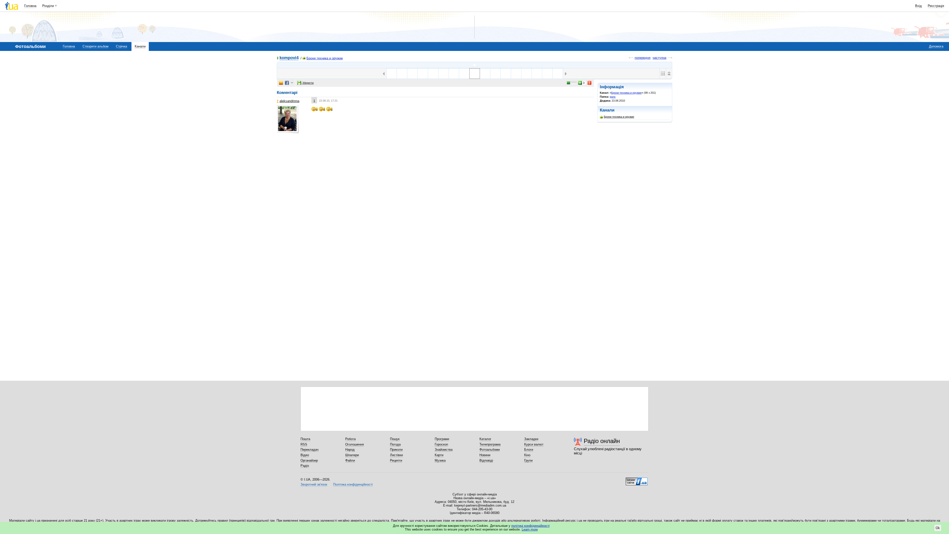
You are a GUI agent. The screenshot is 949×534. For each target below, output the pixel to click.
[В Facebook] (287, 83)
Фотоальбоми (489, 449)
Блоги (528, 449)
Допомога (936, 46)
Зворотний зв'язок (314, 484)
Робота (350, 439)
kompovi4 (289, 58)
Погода (395, 444)
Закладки (531, 439)
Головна (30, 6)
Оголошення (354, 444)
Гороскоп (441, 444)
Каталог (485, 439)
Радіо (305, 465)
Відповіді (486, 460)
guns (613, 96)
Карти (439, 455)
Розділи (48, 6)
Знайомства (444, 449)
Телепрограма (489, 444)
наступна (659, 58)
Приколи (396, 449)
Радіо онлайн (602, 441)
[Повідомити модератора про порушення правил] (589, 83)
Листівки (396, 455)
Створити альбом (95, 46)
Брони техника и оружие (324, 58)
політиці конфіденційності (530, 526)
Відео (305, 455)
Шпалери (352, 455)
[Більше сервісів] (292, 83)
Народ (350, 449)
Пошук (395, 439)
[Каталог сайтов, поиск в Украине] (636, 480)
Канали (140, 46)
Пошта (305, 439)
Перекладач (310, 449)
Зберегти (308, 82)
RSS (304, 444)
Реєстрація (936, 6)
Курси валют (533, 444)
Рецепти (396, 460)
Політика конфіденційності (353, 484)
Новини (484, 455)
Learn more (530, 529)
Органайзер (309, 460)
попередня (642, 58)
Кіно (527, 455)
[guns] (474, 65)
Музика (440, 460)
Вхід (918, 6)
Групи (528, 460)
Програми (442, 439)
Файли (350, 460)
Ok (938, 528)
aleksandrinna (289, 101)
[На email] (281, 83)
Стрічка (121, 46)
